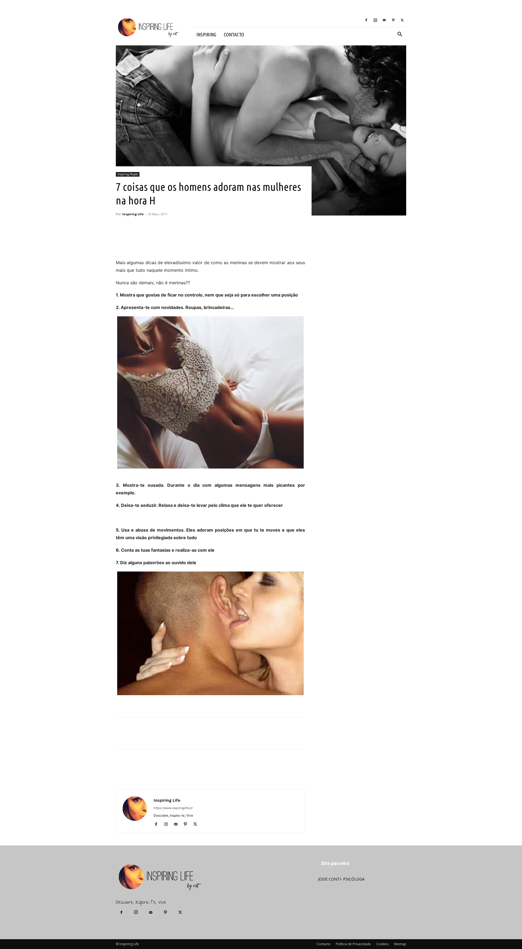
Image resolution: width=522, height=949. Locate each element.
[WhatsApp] (197, 243)
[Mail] (384, 20)
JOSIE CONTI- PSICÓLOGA (341, 879)
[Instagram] (375, 20)
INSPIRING (206, 34)
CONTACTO (234, 34)
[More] (210, 243)
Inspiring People (127, 174)
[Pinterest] (393, 20)
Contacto (323, 944)
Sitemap (400, 944)
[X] (402, 20)
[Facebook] (366, 20)
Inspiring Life (133, 214)
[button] (399, 35)
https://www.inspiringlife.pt (173, 808)
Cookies (382, 944)
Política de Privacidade (353, 944)
